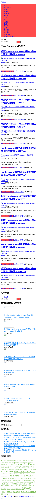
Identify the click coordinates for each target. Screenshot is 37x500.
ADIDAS (5, 460)
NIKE (9, 472)
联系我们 (7, 34)
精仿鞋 (10, 492)
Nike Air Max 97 (28, 478)
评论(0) (22, 71)
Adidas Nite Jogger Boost (29, 460)
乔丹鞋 (6, 11)
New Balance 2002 (11, 469)
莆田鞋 (24, 492)
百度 (20, 496)
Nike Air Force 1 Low (23, 473)
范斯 (5, 20)
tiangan (3, 62)
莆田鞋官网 (8, 496)
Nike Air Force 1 (24, 471)
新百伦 (6, 15)
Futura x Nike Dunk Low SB (18, 467)
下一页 (6, 297)
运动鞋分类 (4, 425)
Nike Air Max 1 (18, 478)
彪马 (5, 24)
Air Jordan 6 (25, 466)
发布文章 (7, 32)
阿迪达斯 (7, 13)
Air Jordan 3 (10, 466)
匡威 (5, 17)
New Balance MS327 (23, 469)
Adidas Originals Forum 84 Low (8, 462)
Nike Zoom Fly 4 (7, 485)
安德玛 (6, 22)
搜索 (19, 41)
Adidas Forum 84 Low (16, 460)
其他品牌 (7, 30)
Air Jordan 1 (22, 464)
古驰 (5, 28)
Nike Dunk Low (8, 484)
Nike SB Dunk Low (23, 484)
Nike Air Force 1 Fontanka (8, 473)
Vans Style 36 (11, 489)
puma (15, 485)
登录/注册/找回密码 (10, 36)
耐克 (5, 9)
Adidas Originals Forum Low (23, 462)
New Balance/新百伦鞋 (7, 71)
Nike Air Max (10, 478)
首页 (5, 5)
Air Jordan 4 (17, 466)
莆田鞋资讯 (7, 7)
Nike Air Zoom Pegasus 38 (9, 482)
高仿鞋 (7, 494)
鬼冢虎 (6, 26)
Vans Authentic (23, 485)
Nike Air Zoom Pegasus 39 (25, 482)
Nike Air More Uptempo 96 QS (16, 480)
